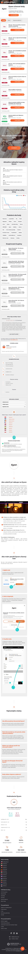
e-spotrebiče (11, 218)
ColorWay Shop (15, 224)
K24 (3, 229)
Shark (20, 218)
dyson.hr (10, 424)
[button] (19, 195)
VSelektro (5, 235)
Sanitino (19, 229)
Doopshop (19, 235)
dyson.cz (10, 422)
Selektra (14, 227)
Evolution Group (6, 232)
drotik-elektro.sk (12, 235)
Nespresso (5, 221)
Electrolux (5, 218)
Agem (10, 227)
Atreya (8, 224)
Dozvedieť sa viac (14, 339)
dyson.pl (10, 432)
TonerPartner (14, 232)
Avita (4, 224)
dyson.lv (10, 430)
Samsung (12, 238)
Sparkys (20, 232)
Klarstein (20, 221)
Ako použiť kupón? (14, 334)
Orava (15, 221)
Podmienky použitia (6, 33)
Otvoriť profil (8, 348)
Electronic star (5, 238)
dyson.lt (10, 428)
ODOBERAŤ (14, 148)
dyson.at (10, 417)
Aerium (20, 227)
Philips (10, 221)
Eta (16, 218)
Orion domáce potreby (10, 229)
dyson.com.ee (11, 419)
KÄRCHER (5, 227)
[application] (14, 202)
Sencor (21, 224)
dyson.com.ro (11, 420)
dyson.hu (11, 426)
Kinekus (18, 238)
